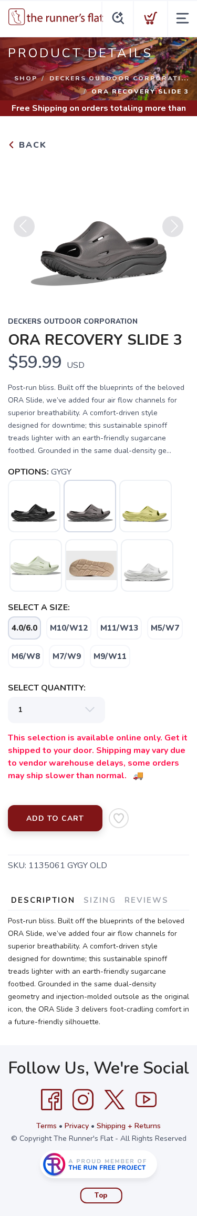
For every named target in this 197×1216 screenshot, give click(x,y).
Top (101, 1195)
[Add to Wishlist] (119, 818)
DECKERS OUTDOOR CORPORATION (73, 321)
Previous (24, 226)
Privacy (77, 1126)
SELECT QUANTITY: (47, 688)
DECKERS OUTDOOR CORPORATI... (119, 78)
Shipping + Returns (129, 1126)
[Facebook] (51, 1100)
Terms (46, 1126)
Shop (25, 78)
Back (31, 145)
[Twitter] (114, 1100)
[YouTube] (146, 1100)
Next (172, 226)
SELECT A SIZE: (39, 607)
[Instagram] (83, 1100)
